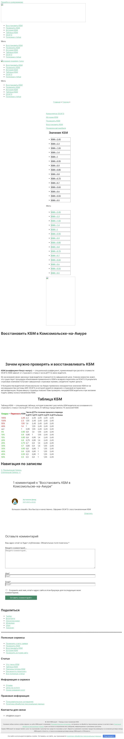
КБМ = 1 (54, 157)
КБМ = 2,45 (56, 139)
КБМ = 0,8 (55, 174)
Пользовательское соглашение (61, 724)
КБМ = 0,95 (56, 161)
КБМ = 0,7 (55, 183)
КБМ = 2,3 (55, 144)
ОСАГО (9, 35)
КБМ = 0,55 (56, 196)
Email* (8, 582)
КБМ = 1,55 (56, 148)
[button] (62, 41)
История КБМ (12, 30)
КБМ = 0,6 (55, 191)
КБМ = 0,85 (56, 170)
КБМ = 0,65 (56, 187)
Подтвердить (109, 736)
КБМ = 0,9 (55, 165)
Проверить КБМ (13, 28)
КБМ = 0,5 (55, 200)
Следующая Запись (10, 472)
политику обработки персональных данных (84, 736)
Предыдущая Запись (11, 470)
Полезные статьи (13, 37)
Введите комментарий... (16, 548)
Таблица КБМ (12, 32)
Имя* (7, 573)
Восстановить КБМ (14, 25)
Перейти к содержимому (12, 2)
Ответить (88, 513)
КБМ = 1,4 (55, 152)
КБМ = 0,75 (56, 178)
